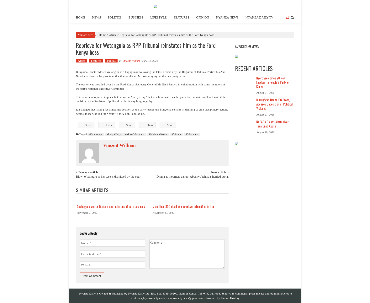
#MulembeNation (158, 134)
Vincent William (131, 60)
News (96, 17)
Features (181, 17)
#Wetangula (192, 134)
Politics (115, 17)
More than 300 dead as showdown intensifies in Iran (183, 206)
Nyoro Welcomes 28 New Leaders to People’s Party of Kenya (273, 82)
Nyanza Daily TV (259, 17)
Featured (96, 60)
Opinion (202, 17)
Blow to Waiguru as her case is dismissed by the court (108, 176)
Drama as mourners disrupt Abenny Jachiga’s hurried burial (192, 176)
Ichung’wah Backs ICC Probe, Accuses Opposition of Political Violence (274, 104)
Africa (113, 34)
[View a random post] (287, 18)
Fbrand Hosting (230, 298)
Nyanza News (227, 17)
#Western (177, 134)
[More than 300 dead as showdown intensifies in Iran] (188, 200)
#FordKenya (95, 134)
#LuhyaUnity (114, 134)
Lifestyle (158, 17)
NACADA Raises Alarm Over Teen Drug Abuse (272, 124)
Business (136, 17)
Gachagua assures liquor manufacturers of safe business (111, 206)
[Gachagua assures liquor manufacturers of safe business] (113, 200)
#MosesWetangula (135, 134)
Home (80, 17)
